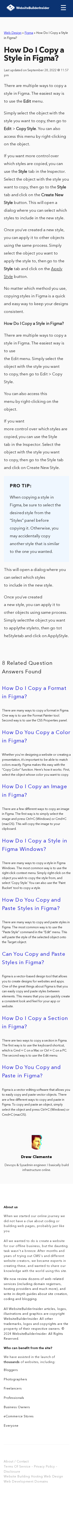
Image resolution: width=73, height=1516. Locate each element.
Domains (41, 1481)
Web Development (18, 1481)
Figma (29, 33)
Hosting (37, 1476)
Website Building (17, 1476)
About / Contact (16, 1461)
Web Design (12, 33)
